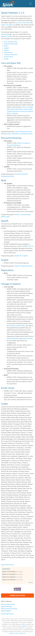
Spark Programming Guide (23, 131)
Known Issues (8, 56)
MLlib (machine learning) (9, 608)
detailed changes (6, 36)
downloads (4, 34)
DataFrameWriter (27, 338)
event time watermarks (23, 22)
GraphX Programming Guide (23, 266)
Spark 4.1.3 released (8, 574)
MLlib (5, 46)
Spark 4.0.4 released (8, 577)
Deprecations (8, 52)
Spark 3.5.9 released (8, 571)
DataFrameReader (13, 338)
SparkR (6, 48)
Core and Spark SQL (10, 41)
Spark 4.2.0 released (8, 579)
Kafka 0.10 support (7, 25)
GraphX (6, 50)
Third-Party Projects (7, 614)
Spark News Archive (7, 565)
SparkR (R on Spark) (21, 256)
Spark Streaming (6, 606)
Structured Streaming (10, 44)
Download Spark (17, 595)
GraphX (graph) (6, 611)
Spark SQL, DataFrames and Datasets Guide (18, 133)
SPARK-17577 (28, 246)
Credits (6, 59)
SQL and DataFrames (8, 604)
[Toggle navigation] (30, 3)
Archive (31, 582)
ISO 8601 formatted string (16, 325)
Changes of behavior (10, 54)
